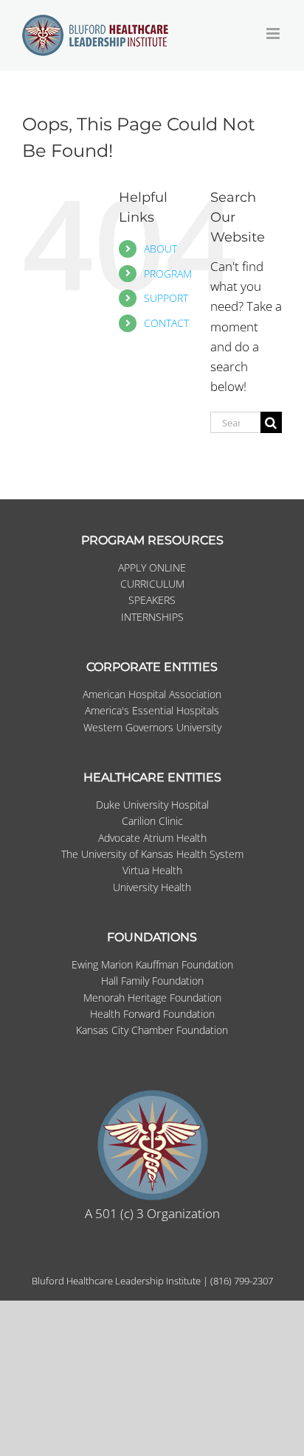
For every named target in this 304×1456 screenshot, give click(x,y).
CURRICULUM (152, 584)
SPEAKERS (152, 600)
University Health (152, 887)
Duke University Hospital (152, 805)
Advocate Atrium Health (152, 838)
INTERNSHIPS (152, 617)
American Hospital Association (152, 694)
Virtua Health (152, 870)
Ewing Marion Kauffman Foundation (152, 964)
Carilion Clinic (152, 821)
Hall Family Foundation (152, 981)
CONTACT (166, 323)
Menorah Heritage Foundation (152, 998)
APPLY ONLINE (152, 567)
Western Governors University (152, 727)
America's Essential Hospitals (152, 710)
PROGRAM (168, 274)
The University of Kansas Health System (152, 854)
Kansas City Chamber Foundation (152, 1030)
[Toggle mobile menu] (274, 33)
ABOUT (160, 249)
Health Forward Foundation (152, 1014)
